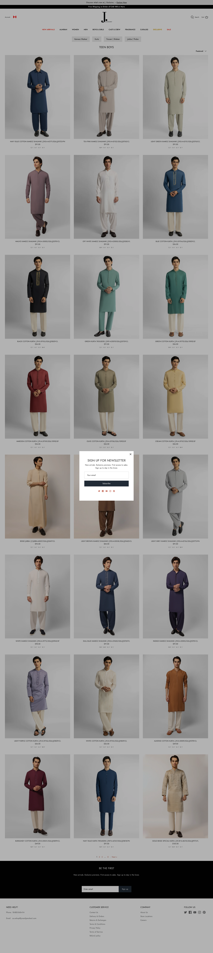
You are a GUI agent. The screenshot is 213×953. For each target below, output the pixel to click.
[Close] (130, 454)
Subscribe (106, 483)
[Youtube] (106, 491)
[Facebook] (103, 491)
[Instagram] (110, 491)
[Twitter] (99, 491)
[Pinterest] (114, 491)
